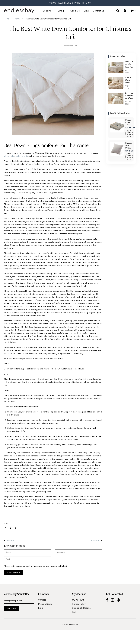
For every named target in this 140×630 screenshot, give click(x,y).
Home (6, 19)
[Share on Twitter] (10, 528)
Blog (40, 608)
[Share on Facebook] (6, 528)
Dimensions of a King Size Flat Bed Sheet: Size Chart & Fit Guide (129, 64)
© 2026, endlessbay (70, 624)
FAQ (74, 612)
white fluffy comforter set (15, 156)
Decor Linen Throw (128, 122)
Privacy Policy (79, 604)
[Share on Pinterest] (15, 528)
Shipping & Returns (81, 608)
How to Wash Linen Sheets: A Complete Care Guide (129, 80)
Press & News (45, 604)
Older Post (10, 540)
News (17, 19)
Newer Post (95, 540)
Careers (42, 599)
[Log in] (125, 10)
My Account (78, 599)
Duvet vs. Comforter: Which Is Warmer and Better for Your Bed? (129, 96)
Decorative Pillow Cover (128, 145)
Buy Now (129, 133)
